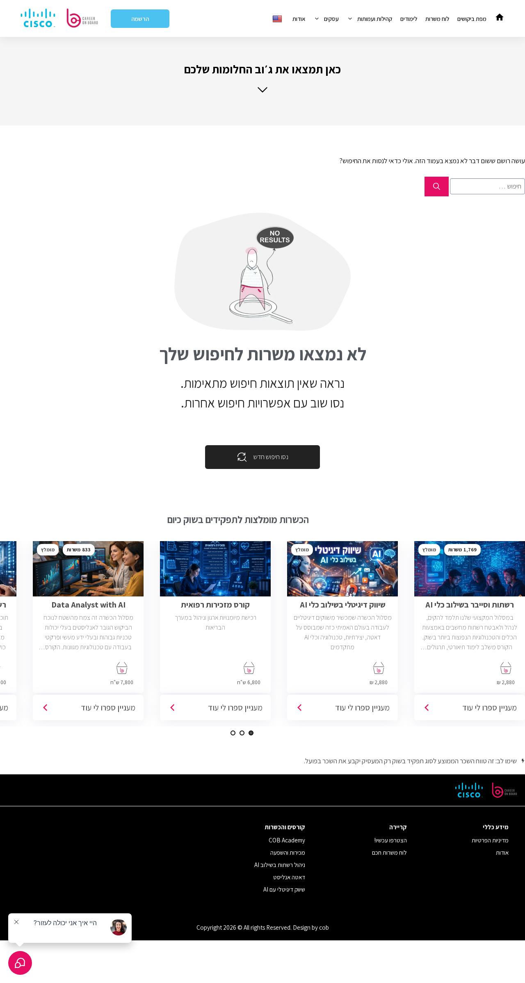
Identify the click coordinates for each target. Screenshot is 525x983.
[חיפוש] (437, 186)
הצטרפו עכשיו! (390, 840)
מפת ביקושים (471, 19)
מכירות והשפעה (287, 852)
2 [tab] (242, 732)
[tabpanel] (342, 633)
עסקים (331, 19)
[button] (262, 77)
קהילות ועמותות (374, 19)
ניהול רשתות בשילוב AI (279, 865)
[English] (278, 18)
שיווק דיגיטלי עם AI (284, 889)
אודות (299, 19)
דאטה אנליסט (289, 877)
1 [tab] (251, 732)
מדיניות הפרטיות (490, 840)
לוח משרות (437, 19)
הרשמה (140, 19)
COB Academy (287, 840)
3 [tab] (233, 732)
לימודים (408, 19)
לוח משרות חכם (389, 852)
